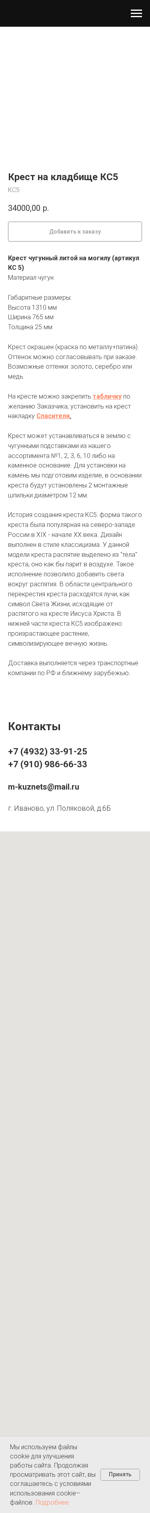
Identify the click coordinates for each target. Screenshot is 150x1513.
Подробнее (52, 1502)
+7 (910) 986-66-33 (47, 764)
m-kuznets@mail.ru (43, 787)
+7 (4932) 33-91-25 (47, 751)
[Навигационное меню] (136, 14)
